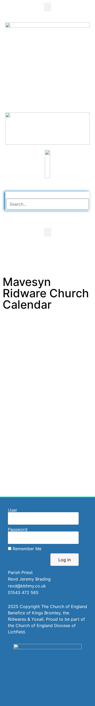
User (12, 510)
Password (17, 529)
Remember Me (26, 549)
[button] (47, 7)
